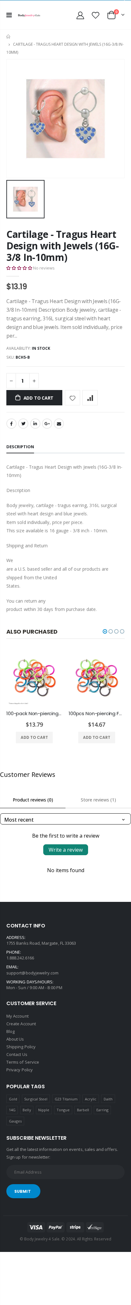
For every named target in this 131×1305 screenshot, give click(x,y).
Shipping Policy (21, 1047)
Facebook (11, 423)
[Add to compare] (90, 397)
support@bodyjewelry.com (32, 973)
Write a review (66, 849)
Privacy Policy (19, 1070)
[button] (19, 268)
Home (8, 37)
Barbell (83, 1109)
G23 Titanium (66, 1099)
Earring (102, 1109)
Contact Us (16, 1054)
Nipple (43, 1109)
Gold (13, 1099)
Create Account (21, 1024)
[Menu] (9, 15)
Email (59, 423)
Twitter (23, 423)
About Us (15, 1039)
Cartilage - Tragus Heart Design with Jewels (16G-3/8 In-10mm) (62, 246)
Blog (10, 1031)
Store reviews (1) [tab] (98, 800)
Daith (108, 1099)
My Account (17, 1016)
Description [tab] (20, 446)
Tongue (63, 1109)
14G (12, 1109)
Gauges (15, 1121)
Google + (47, 423)
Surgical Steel (35, 1099)
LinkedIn (35, 423)
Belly (27, 1109)
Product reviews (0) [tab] (33, 800)
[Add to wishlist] (72, 397)
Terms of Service (22, 1062)
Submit (22, 1191)
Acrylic (90, 1099)
